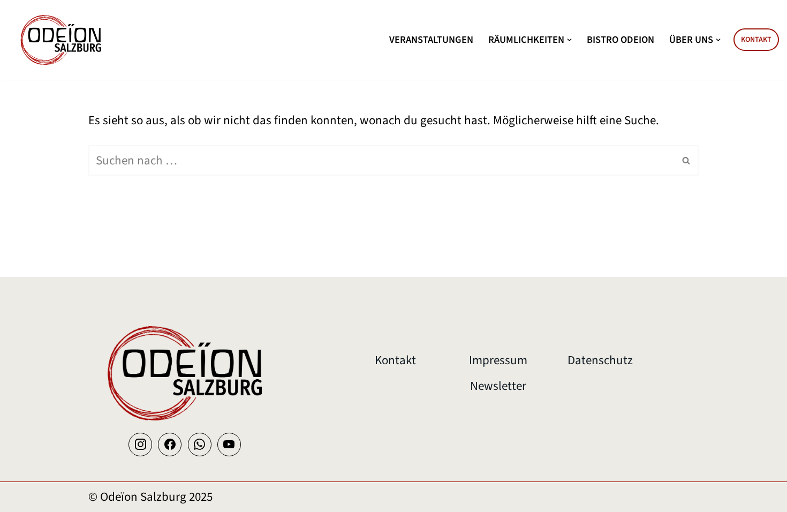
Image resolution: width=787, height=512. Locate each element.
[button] (569, 39)
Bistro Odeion (620, 40)
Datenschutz (600, 360)
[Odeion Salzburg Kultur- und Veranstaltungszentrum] (61, 40)
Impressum (498, 360)
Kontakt (756, 39)
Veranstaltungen (431, 40)
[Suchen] (687, 160)
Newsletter (498, 386)
